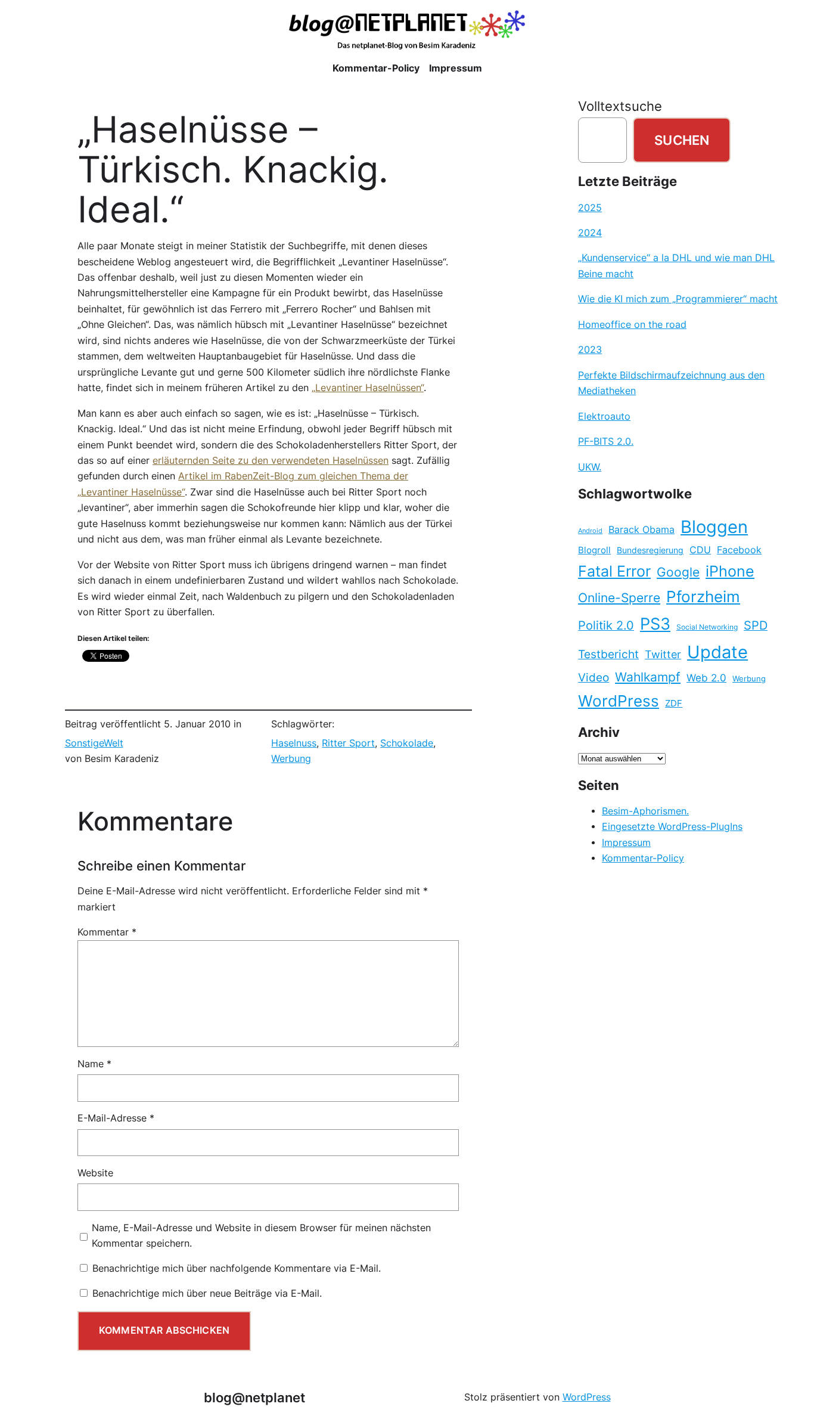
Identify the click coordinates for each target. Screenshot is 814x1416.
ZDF (673, 703)
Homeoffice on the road (632, 324)
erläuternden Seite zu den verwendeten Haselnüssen (271, 460)
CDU (700, 550)
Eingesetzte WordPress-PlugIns (672, 826)
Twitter (663, 654)
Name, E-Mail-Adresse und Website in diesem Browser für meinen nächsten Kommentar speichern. (261, 1235)
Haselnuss (293, 743)
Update (717, 652)
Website (95, 1173)
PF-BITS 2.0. (605, 441)
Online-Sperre (619, 597)
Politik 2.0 (606, 625)
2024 (590, 232)
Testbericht (608, 654)
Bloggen (714, 526)
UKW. (589, 467)
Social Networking (707, 626)
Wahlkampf (648, 677)
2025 (590, 207)
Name (94, 1064)
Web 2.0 (706, 677)
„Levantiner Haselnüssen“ (368, 387)
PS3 (655, 624)
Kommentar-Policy (643, 858)
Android (590, 531)
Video (593, 677)
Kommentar (106, 932)
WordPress (618, 701)
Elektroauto (604, 416)
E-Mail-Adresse (115, 1118)
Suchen (681, 140)
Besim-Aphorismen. (645, 811)
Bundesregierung (650, 550)
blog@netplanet (254, 1397)
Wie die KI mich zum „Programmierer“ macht (678, 299)
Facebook (739, 550)
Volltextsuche (620, 106)
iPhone (730, 571)
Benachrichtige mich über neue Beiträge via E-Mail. (207, 1293)
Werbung (291, 758)
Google (678, 572)
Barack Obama (641, 529)
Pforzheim (703, 596)
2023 (590, 349)
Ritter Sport (348, 743)
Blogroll (594, 550)
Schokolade (406, 743)
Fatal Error (614, 571)
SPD (756, 625)
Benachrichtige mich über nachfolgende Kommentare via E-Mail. (236, 1268)
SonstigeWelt (94, 743)
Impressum (626, 842)
